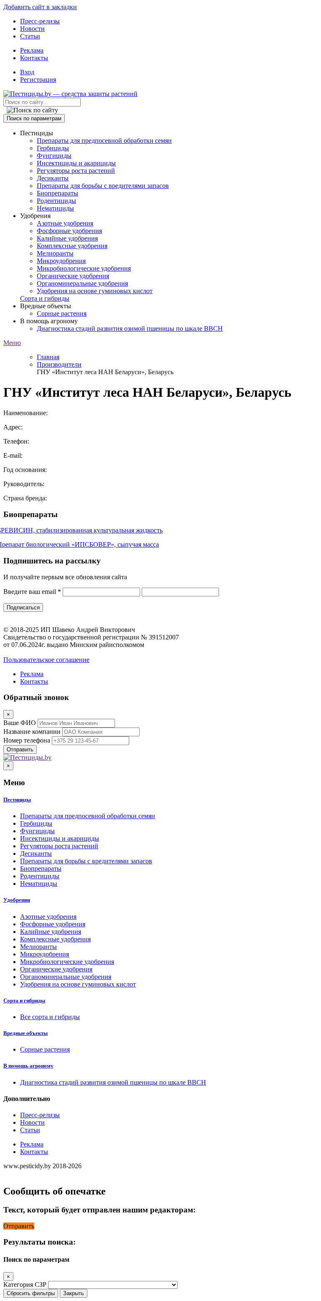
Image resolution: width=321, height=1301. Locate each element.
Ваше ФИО (19, 722)
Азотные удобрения (65, 223)
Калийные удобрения (67, 238)
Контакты (34, 57)
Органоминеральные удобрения (82, 283)
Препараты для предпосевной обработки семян (104, 140)
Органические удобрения (73, 275)
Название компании (32, 731)
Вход (27, 72)
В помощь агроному (28, 1066)
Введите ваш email (32, 591)
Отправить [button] (18, 1226)
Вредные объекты (25, 1033)
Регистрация (38, 79)
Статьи (30, 36)
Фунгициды (54, 155)
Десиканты (53, 178)
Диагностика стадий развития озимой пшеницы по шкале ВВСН (130, 328)
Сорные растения (62, 313)
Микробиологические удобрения (84, 268)
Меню (12, 342)
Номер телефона (26, 740)
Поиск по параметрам (34, 118)
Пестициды (17, 799)
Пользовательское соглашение (46, 659)
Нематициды (55, 208)
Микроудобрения (61, 260)
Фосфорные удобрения (69, 230)
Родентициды (56, 200)
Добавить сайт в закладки (40, 6)
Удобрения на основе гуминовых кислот (95, 290)
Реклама (31, 50)
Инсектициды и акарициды (76, 163)
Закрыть (73, 1293)
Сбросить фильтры (31, 1293)
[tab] (160, 799)
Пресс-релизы (40, 21)
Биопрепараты (57, 193)
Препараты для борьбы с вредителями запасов (103, 185)
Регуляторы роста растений (76, 170)
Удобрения (16, 900)
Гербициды (53, 148)
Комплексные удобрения (72, 245)
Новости (32, 28)
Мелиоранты (55, 253)
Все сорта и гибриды (50, 1016)
